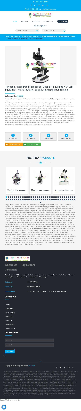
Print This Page (34, 144)
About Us (24, 22)
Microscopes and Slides (67, 36)
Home (15, 22)
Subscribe (9, 351)
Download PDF (15, 144)
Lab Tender (10, 324)
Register (45, 1)
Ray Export (31, 366)
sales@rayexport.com (49, 9)
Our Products (15, 36)
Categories (10, 313)
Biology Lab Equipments (49, 36)
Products (36, 22)
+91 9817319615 (32, 9)
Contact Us (48, 22)
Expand (72, 47)
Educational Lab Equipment (30, 36)
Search (9, 320)
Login (36, 1)
